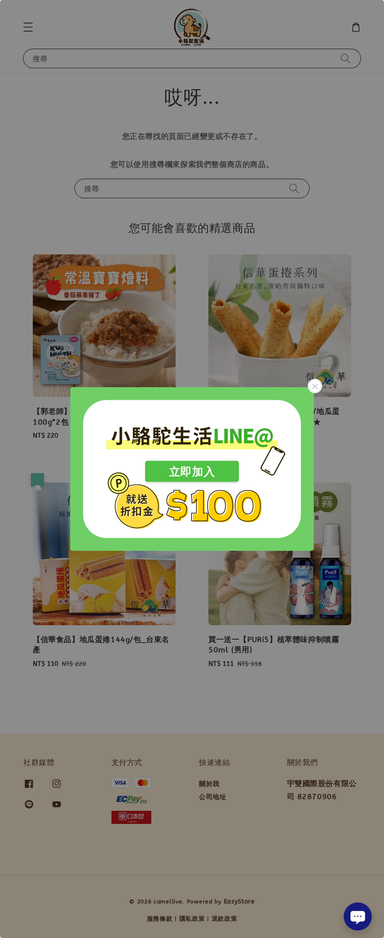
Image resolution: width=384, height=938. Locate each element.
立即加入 (192, 471)
